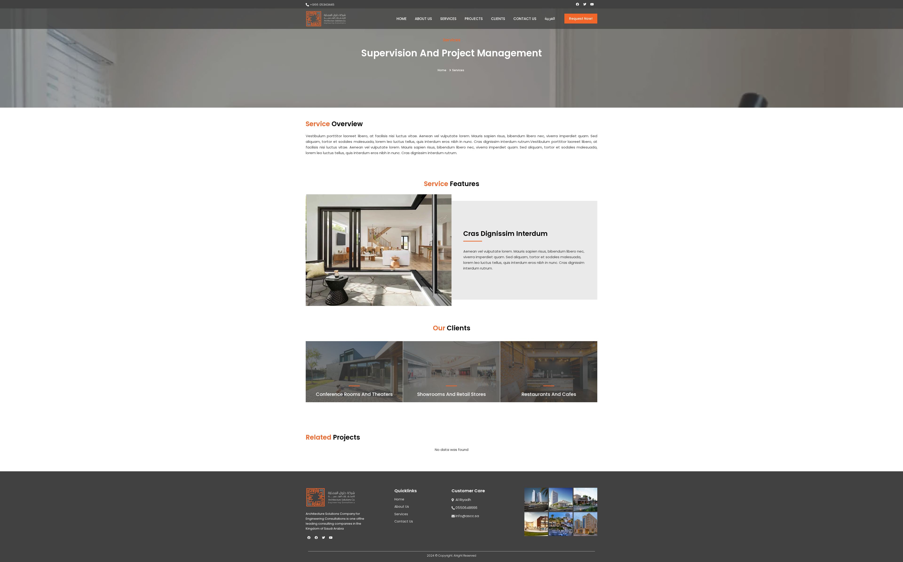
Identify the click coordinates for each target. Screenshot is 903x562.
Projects (474, 18)
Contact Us (524, 18)
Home (401, 18)
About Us (423, 18)
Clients (498, 18)
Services (448, 18)
